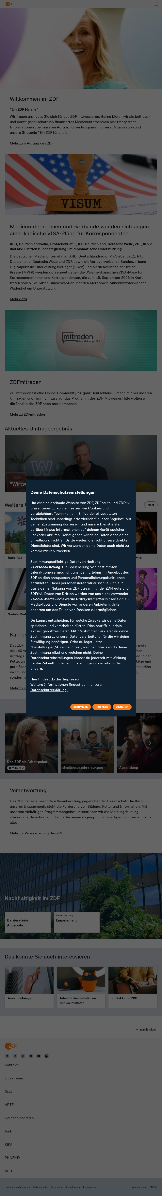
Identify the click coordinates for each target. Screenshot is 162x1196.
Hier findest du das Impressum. (56, 679)
